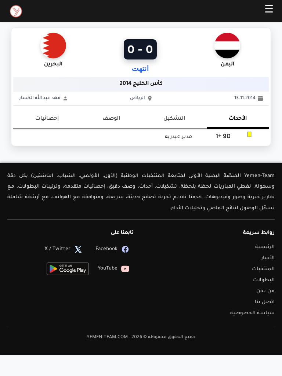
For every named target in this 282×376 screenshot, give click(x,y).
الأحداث (238, 119)
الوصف (111, 119)
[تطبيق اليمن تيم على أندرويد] (68, 268)
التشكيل (174, 119)
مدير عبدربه (178, 137)
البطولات (264, 280)
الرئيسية (265, 247)
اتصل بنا (265, 302)
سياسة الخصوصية (252, 313)
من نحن (265, 291)
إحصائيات (47, 119)
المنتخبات (263, 269)
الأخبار (268, 258)
